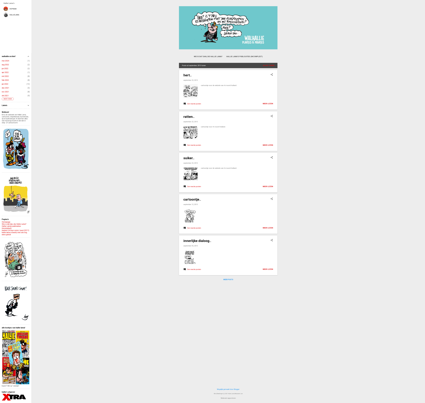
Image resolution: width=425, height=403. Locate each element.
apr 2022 (5, 72)
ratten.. (188, 117)
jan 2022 (5, 84)
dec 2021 (5, 88)
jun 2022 (5, 68)
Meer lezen (268, 104)
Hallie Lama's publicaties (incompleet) (244, 57)
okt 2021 (5, 96)
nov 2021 (5, 92)
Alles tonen (268, 65)
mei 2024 (5, 61)
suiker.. (188, 158)
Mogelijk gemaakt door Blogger (228, 389)
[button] (271, 74)
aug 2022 (5, 65)
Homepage (6, 222)
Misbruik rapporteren (228, 398)
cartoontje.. (192, 199)
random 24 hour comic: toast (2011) (15, 230)
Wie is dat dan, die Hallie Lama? (208, 57)
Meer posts (228, 279)
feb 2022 (5, 80)
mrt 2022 (5, 76)
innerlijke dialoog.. (197, 241)
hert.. (187, 75)
